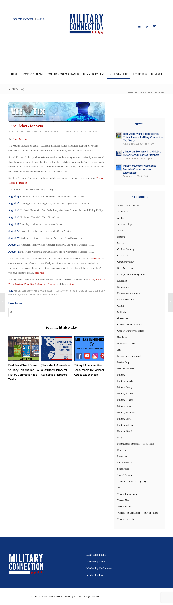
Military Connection (23, 290)
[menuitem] (14, 74)
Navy (98, 279)
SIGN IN (41, 19)
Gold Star (122, 312)
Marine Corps (123, 362)
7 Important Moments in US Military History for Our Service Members (55, 370)
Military (65, 131)
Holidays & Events (53, 131)
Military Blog (16, 89)
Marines (19, 284)
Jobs (119, 350)
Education (122, 280)
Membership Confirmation (99, 568)
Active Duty (123, 211)
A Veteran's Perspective (128, 205)
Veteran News (91, 131)
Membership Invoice (96, 575)
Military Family (124, 387)
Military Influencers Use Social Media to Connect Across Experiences (89, 370)
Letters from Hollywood (129, 356)
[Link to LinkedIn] (139, 26)
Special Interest (124, 475)
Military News (124, 406)
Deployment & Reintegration (131, 274)
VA (118, 488)
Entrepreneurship (125, 299)
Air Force (122, 218)
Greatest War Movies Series (130, 331)
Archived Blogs (124, 224)
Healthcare (122, 337)
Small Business (124, 462)
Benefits (121, 237)
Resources (122, 456)
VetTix (60, 294)
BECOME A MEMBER (23, 19)
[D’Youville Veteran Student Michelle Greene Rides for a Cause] (2, 302)
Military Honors (125, 400)
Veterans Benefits (125, 519)
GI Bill (120, 306)
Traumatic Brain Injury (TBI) (131, 481)
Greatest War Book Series (129, 324)
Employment (123, 287)
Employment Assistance (128, 293)
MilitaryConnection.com (65, 290)
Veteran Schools (124, 506)
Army (91, 279)
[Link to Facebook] (162, 26)
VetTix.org (96, 258)
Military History (125, 393)
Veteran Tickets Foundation (33, 294)
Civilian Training (125, 249)
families (70, 284)
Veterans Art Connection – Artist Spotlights (137, 513)
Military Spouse (124, 419)
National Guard (124, 431)
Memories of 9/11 (125, 368)
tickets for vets (85, 290)
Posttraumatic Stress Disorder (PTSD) (135, 444)
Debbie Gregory (19, 139)
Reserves (121, 450)
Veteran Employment (127, 494)
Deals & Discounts (36, 131)
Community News (125, 262)
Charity (120, 243)
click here (39, 273)
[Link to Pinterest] (147, 26)
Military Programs (126, 412)
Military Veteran (77, 131)
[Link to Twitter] (154, 26)
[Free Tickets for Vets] (56, 112)
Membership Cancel (95, 561)
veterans (52, 294)
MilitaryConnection (43, 290)
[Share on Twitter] (11, 312)
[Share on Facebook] (9, 312)
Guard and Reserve (46, 284)
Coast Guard (30, 284)
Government (123, 318)
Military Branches (125, 381)
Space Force (123, 469)
